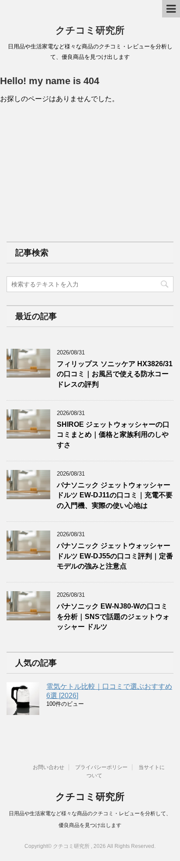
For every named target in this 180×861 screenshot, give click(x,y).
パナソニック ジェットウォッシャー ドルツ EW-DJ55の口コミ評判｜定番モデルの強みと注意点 (115, 556)
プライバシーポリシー (101, 767)
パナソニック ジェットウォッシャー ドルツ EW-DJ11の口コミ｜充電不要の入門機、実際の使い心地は (115, 495)
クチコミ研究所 (90, 30)
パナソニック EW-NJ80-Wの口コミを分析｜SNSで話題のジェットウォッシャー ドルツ (113, 616)
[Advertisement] (72, 172)
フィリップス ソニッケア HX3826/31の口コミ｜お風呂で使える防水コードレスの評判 (115, 374)
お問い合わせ (48, 767)
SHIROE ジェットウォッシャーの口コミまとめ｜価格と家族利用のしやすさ (113, 435)
